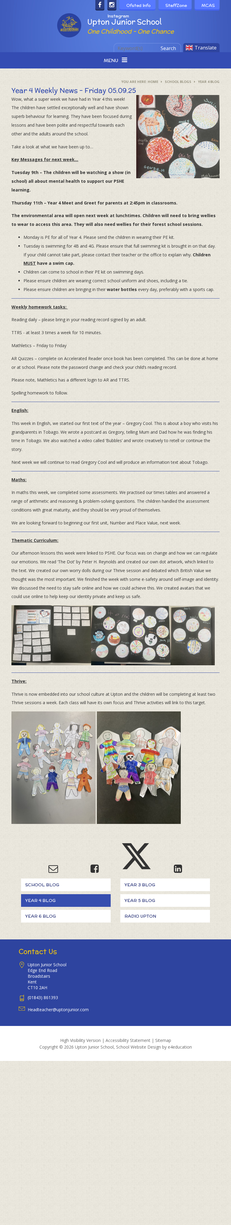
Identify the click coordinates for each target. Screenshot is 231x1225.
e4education (180, 1047)
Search (168, 48)
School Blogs (178, 81)
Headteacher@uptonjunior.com (58, 1009)
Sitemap (163, 1040)
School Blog (42, 885)
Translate (206, 47)
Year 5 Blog (140, 900)
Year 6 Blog (40, 916)
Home (153, 81)
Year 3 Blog (140, 885)
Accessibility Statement (128, 1040)
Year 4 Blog (209, 81)
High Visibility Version (80, 1040)
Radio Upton (140, 916)
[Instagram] (111, 5)
